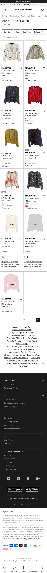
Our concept (8, 384)
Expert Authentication (33, 261)
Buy (5, 395)
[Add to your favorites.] (21, 68)
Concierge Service (11, 388)
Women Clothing (28, 16)
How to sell (8, 418)
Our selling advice (10, 421)
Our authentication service (14, 403)
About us (7, 455)
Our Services (9, 380)
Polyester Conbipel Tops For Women (22, 341)
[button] (42, 9)
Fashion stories (9, 469)
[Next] (29, 320)
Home (4, 16)
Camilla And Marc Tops (22, 335)
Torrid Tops (35, 357)
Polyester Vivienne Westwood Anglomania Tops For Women (23, 365)
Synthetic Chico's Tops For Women (22, 338)
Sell (5, 414)
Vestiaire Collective (13, 451)
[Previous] (18, 320)
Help (5, 436)
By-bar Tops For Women (22, 332)
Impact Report (9, 462)
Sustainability (9, 458)
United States (24, 561)
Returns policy (9, 406)
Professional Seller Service (14, 428)
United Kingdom (13, 561)
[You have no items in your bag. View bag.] (42, 9)
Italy (42, 561)
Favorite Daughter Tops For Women (22, 346)
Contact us (7, 443)
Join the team (9, 465)
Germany (31, 561)
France (6, 561)
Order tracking (9, 399)
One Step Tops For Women (16, 357)
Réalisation (14, 16)
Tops (39, 16)
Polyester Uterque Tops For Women (22, 360)
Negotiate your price (9, 261)
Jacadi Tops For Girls (22, 327)
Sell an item (8, 425)
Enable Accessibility (23, 1)
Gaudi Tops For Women (22, 349)
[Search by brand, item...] (4, 10)
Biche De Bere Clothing (22, 329)
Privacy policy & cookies (22, 505)
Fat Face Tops (22, 343)
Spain (37, 561)
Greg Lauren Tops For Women (22, 352)
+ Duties (8, 118)
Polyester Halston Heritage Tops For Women (22, 355)
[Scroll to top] (38, 320)
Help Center (8, 440)
